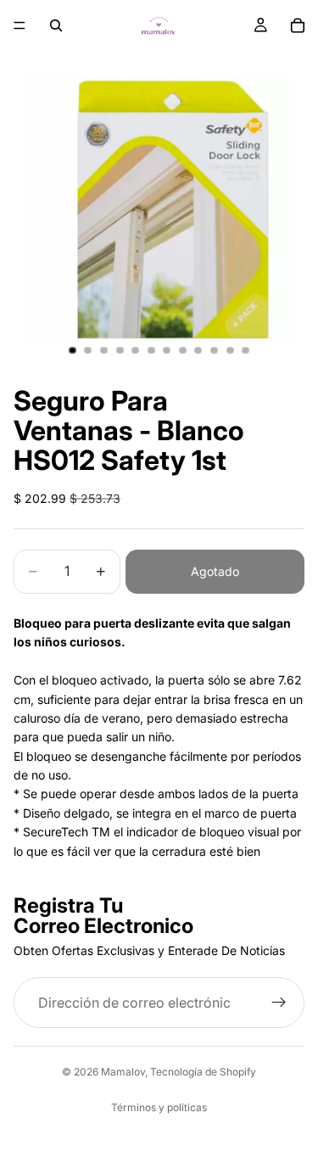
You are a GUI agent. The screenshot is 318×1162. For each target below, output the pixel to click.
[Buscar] (56, 25)
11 (229, 350)
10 (214, 350)
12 (246, 350)
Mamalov (123, 1071)
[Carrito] (297, 25)
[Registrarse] (279, 1002)
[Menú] (19, 25)
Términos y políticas (159, 1107)
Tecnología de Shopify (203, 1071)
